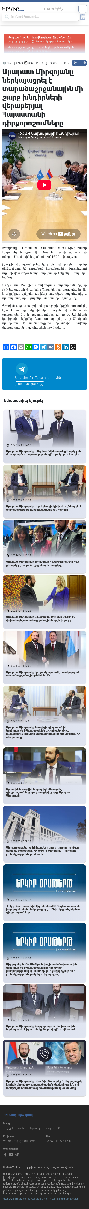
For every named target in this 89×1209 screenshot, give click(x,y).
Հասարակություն (41, 41)
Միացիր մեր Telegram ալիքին (38, 378)
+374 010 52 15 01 (59, 1141)
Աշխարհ (79, 63)
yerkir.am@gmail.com (19, 1141)
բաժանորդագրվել (30, 384)
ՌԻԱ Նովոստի (60, 256)
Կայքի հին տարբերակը (64, 1198)
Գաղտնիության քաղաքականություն (25, 1198)
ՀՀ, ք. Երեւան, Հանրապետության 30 (31, 1128)
